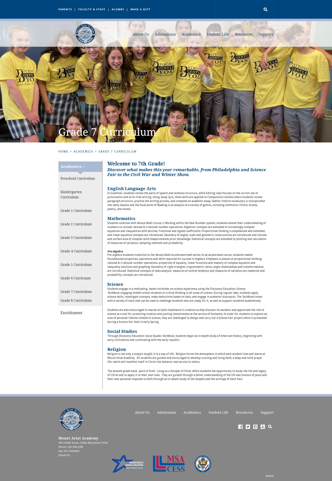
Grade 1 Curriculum (76, 211)
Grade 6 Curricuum (76, 278)
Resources (244, 34)
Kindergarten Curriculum (71, 194)
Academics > (73, 166)
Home (63, 151)
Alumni (118, 9)
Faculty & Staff (91, 9)
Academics (191, 34)
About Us (141, 34)
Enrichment (71, 313)
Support (266, 34)
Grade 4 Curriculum (76, 251)
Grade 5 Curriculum (76, 265)
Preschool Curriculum (78, 179)
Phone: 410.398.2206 (70, 446)
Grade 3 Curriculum (76, 238)
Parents (65, 9)
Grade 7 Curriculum (118, 151)
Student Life (218, 34)
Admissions (165, 34)
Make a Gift (141, 9)
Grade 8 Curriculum (76, 301)
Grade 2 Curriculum (76, 224)
